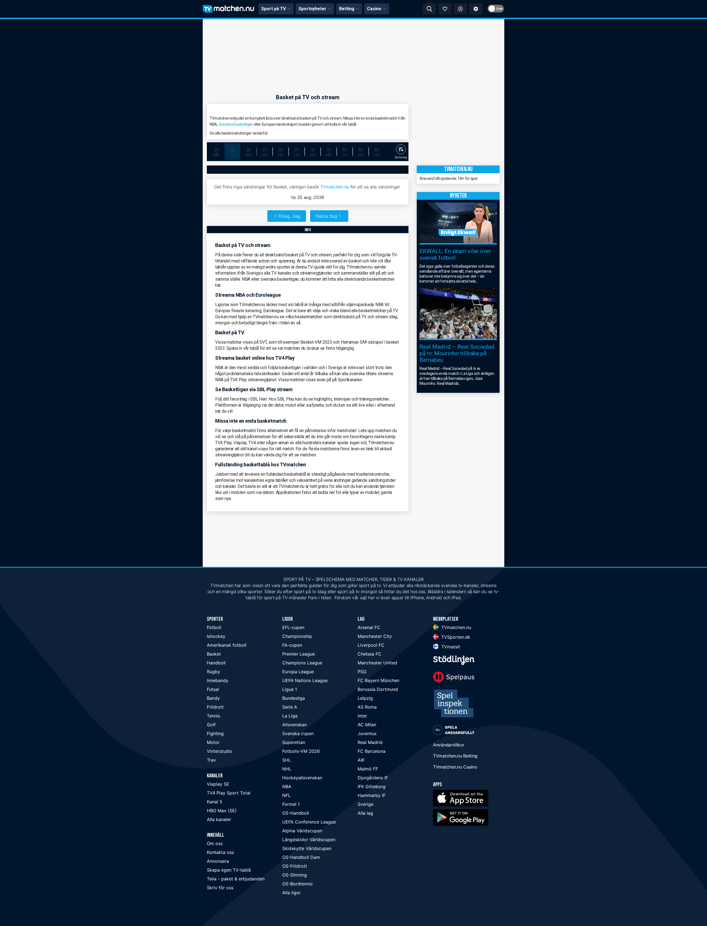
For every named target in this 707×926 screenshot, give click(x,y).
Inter (362, 716)
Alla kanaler (219, 819)
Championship (297, 636)
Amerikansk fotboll (226, 645)
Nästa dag (326, 216)
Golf (211, 724)
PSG (362, 671)
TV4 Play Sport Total (228, 793)
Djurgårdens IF (373, 777)
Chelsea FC (369, 654)
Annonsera (218, 861)
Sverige (365, 804)
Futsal (213, 689)
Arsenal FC (369, 627)
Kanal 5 (214, 801)
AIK (361, 760)
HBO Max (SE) (222, 810)
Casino (374, 8)
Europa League (298, 671)
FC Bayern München (378, 680)
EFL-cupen (293, 627)
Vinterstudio (219, 751)
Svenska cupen (298, 733)
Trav (211, 760)
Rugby (213, 671)
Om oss (215, 843)
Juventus (367, 733)
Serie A (289, 707)
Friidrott (215, 707)
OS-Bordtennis (297, 883)
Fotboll (214, 627)
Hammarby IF (372, 795)
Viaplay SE (218, 784)
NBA (286, 786)
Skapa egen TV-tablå (229, 870)
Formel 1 (291, 804)
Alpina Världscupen (302, 830)
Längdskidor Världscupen (308, 839)
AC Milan (367, 724)
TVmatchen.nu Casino (455, 767)
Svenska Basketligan (236, 124)
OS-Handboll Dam (301, 857)
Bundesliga (293, 698)
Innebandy (217, 680)
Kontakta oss (220, 852)
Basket (214, 654)
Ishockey (216, 636)
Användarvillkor (449, 745)
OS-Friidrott (294, 866)
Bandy (213, 698)
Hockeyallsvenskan (302, 777)
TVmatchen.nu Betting (455, 756)
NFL (286, 795)
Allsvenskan (294, 724)
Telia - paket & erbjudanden (236, 879)
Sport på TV (273, 8)
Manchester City (375, 636)
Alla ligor (291, 892)
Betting (346, 8)
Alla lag (365, 813)
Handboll (216, 662)
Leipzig (365, 698)
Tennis (213, 716)
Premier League (298, 654)
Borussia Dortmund (378, 689)
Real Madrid (370, 742)
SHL (286, 760)
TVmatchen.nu (334, 187)
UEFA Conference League (309, 822)
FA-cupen (292, 645)
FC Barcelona (372, 751)
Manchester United (377, 662)
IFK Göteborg (372, 786)
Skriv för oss (220, 887)
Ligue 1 (289, 689)
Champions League (302, 662)
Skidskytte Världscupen (306, 848)
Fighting (215, 733)
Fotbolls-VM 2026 (301, 751)
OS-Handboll (295, 813)
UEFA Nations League (305, 680)
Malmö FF (368, 769)
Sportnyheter (312, 8)
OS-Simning (294, 875)
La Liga (289, 716)
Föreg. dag (289, 216)
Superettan (293, 742)
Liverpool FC (371, 645)
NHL (286, 769)
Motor (213, 742)
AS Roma (367, 707)
